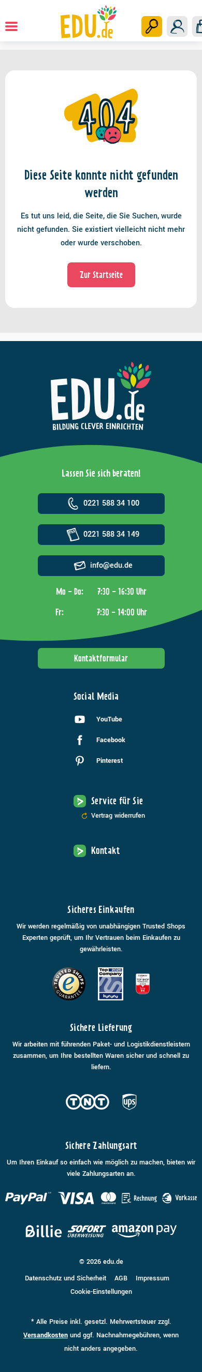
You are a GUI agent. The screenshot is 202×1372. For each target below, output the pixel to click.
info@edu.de (111, 565)
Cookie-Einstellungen (101, 1291)
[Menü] (11, 26)
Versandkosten (45, 1335)
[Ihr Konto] (177, 26)
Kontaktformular (101, 658)
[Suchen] (152, 26)
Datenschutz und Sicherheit (65, 1278)
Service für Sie (117, 801)
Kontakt (105, 851)
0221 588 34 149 (111, 534)
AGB (120, 1278)
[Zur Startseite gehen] (89, 21)
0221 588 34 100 (111, 503)
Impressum (152, 1278)
